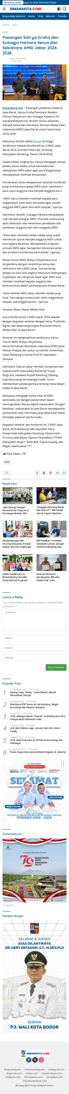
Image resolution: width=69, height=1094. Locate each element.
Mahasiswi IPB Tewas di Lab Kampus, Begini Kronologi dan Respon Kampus (34, 706)
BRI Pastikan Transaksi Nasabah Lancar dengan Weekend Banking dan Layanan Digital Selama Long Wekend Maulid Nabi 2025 (51, 543)
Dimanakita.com (33, 1077)
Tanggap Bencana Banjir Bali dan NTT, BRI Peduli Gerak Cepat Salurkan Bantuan (50, 510)
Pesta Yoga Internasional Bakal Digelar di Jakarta (38, 752)
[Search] (64, 9)
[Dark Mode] (59, 9)
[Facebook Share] (37, 473)
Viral (5, 31)
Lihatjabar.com (54, 1077)
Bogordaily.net (12, 1069)
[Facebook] (28, 1060)
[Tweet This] (43, 473)
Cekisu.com (32, 1073)
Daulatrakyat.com (52, 1073)
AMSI (6, 461)
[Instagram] (41, 1060)
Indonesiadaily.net (34, 1069)
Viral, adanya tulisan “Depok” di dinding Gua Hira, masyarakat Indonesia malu (37, 718)
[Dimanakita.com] (25, 8)
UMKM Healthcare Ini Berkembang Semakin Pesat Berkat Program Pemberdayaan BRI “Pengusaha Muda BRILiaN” (15, 577)
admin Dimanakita (18, 58)
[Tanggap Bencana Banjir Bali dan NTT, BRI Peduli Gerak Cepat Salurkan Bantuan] (51, 495)
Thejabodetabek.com (35, 1080)
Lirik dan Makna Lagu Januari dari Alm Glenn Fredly (35, 730)
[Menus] (5, 9)
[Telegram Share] (57, 473)
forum (37, 141)
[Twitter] (35, 1060)
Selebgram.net (56, 1069)
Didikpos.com (13, 1077)
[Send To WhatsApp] (63, 473)
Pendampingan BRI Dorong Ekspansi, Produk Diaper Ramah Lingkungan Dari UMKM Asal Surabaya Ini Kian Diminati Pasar (17, 543)
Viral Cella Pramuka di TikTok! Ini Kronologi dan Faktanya (36, 742)
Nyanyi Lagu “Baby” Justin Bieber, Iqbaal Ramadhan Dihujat (33, 694)
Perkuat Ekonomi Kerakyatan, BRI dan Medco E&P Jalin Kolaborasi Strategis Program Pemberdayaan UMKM (51, 577)
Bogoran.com (14, 1073)
